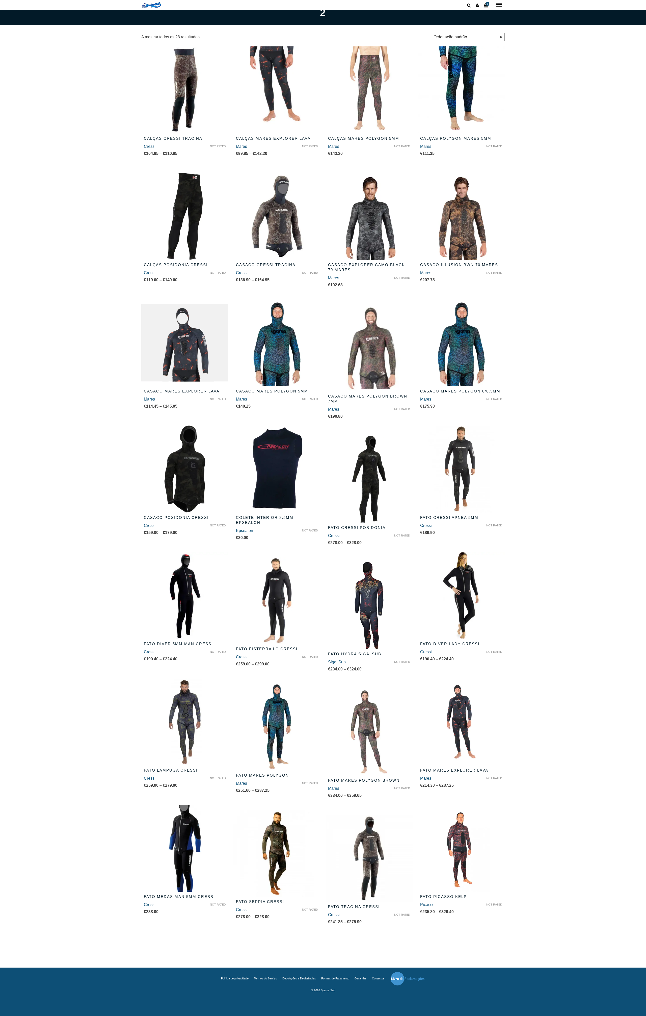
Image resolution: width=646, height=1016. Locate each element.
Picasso (427, 904)
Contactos (378, 978)
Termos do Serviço (265, 978)
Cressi (149, 146)
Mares (241, 146)
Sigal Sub (337, 662)
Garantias (361, 978)
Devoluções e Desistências (299, 978)
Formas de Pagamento (335, 978)
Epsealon (244, 530)
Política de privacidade (235, 978)
